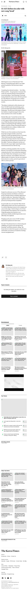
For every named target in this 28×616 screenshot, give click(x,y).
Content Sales (19, 561)
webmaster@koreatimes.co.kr (13, 582)
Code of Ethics (4, 565)
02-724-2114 (5, 583)
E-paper (7, 561)
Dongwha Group (10, 574)
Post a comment (14, 296)
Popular (20, 325)
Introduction (3, 556)
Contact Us (13, 556)
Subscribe (3, 561)
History (8, 556)
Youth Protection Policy (6, 567)
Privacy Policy (17, 565)
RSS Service (12, 561)
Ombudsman (10, 565)
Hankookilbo (3, 574)
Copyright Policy (4, 569)
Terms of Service (15, 567)
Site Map (25, 561)
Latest (7, 325)
